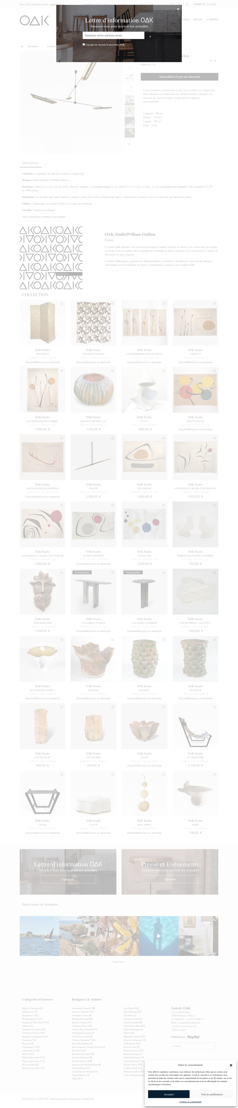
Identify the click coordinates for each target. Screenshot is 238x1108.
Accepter (169, 1094)
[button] (231, 1064)
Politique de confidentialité (190, 1101)
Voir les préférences (212, 1094)
